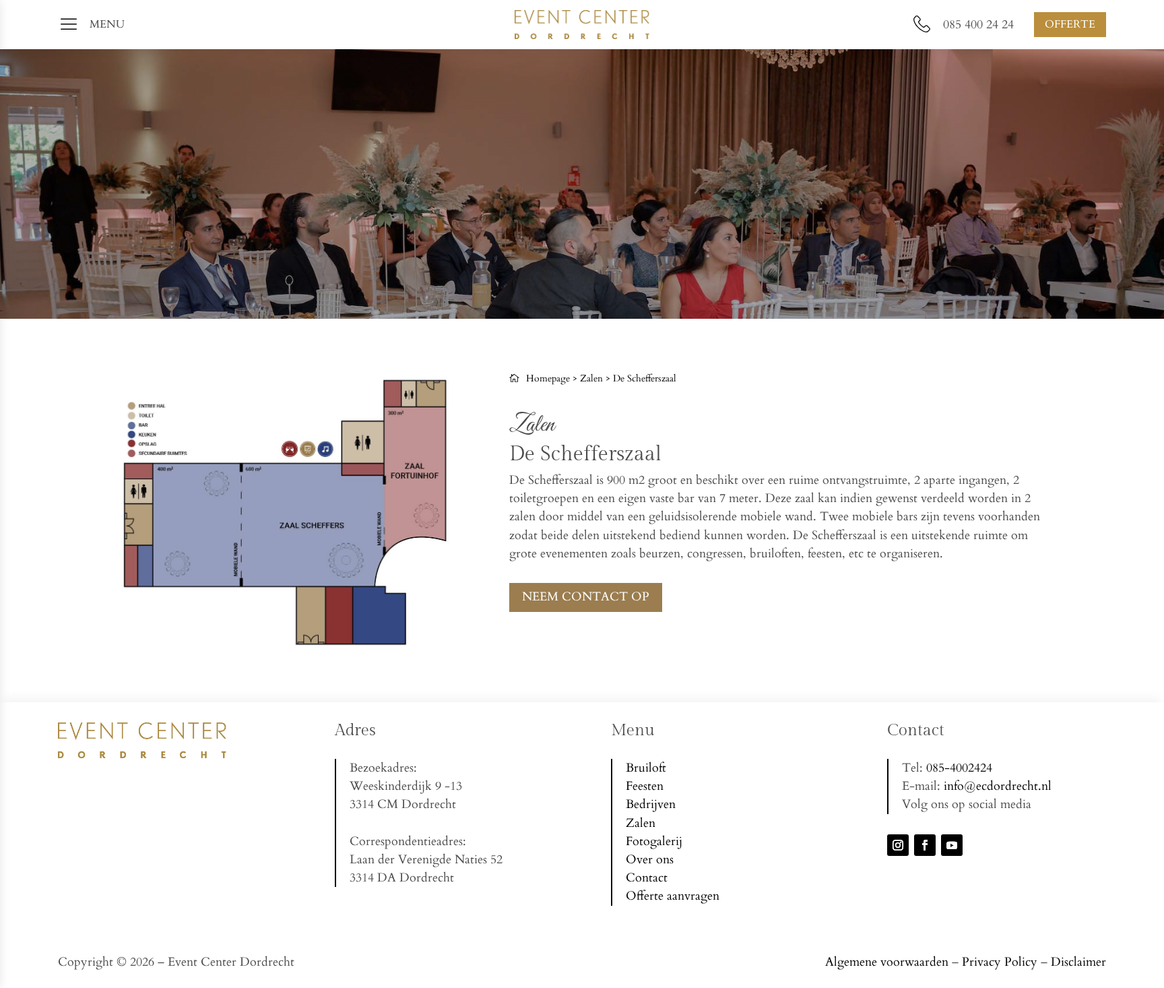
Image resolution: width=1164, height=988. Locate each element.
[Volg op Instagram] (898, 845)
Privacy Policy (999, 962)
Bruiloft (646, 768)
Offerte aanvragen (672, 896)
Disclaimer (1078, 962)
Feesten (645, 786)
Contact (647, 877)
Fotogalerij (654, 841)
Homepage (548, 378)
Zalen (591, 378)
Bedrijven (651, 804)
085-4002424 (959, 768)
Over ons (650, 859)
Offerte (1070, 24)
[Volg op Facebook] (925, 845)
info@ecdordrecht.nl (998, 786)
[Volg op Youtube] (952, 845)
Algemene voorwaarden (886, 962)
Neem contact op (585, 596)
